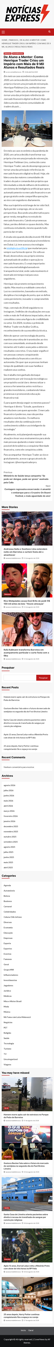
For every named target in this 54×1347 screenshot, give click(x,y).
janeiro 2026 (9, 821)
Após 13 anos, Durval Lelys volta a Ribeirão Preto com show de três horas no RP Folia (26, 736)
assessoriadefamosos (13, 72)
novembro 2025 (11, 831)
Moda (6, 1006)
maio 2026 (8, 800)
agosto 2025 (9, 847)
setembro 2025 (11, 842)
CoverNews (39, 1339)
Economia (8, 927)
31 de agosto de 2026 (31, 1121)
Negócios (8, 1022)
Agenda (7, 885)
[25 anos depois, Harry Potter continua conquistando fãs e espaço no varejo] (27, 1294)
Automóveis (9, 890)
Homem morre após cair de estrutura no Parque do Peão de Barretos (27, 698)
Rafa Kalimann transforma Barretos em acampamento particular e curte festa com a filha (26, 652)
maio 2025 (8, 862)
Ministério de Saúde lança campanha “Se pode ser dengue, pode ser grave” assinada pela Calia (26, 477)
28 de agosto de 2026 (31, 1223)
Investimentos (18, 53)
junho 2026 (9, 795)
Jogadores (8, 985)
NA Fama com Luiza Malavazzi (17, 1017)
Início (23, 1330)
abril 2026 (8, 806)
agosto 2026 (9, 785)
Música (7, 1012)
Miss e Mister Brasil (12, 1001)
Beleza (7, 896)
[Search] (49, 31)
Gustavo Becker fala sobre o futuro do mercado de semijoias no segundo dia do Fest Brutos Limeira (27, 710)
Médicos (8, 996)
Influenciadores (11, 975)
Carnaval (8, 906)
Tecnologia (9, 1043)
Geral (6, 964)
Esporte (7, 943)
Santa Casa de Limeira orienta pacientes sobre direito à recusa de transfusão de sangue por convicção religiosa (25, 723)
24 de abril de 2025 (31, 72)
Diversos (8, 922)
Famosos (7, 53)
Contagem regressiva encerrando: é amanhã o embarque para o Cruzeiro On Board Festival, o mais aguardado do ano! (27, 491)
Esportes (8, 948)
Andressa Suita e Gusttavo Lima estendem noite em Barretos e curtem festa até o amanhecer (25, 552)
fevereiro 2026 (11, 816)
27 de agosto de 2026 (31, 1320)
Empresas (8, 938)
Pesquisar (8, 667)
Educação (8, 933)
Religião (7, 1033)
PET (5, 1027)
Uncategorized (11, 1059)
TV (5, 1054)
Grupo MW (9, 969)
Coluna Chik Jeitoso (13, 917)
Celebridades (10, 912)
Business (8, 901)
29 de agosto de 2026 (31, 1172)
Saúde (6, 1038)
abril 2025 (8, 867)
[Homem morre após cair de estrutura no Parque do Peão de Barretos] (27, 1094)
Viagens (7, 1064)
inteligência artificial (17, 248)
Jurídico (7, 991)
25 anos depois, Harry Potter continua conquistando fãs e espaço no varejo (21, 747)
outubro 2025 (10, 836)
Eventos (7, 954)
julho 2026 (8, 790)
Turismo (7, 1048)
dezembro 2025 (11, 826)
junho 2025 (9, 857)
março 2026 (9, 811)
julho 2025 (8, 852)
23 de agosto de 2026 (31, 558)
